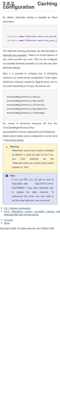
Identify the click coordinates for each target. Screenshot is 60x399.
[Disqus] (30, 272)
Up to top (8, 219)
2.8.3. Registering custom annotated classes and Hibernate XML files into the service (32, 213)
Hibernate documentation (15, 55)
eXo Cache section (14, 140)
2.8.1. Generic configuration (17, 208)
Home (7, 223)
